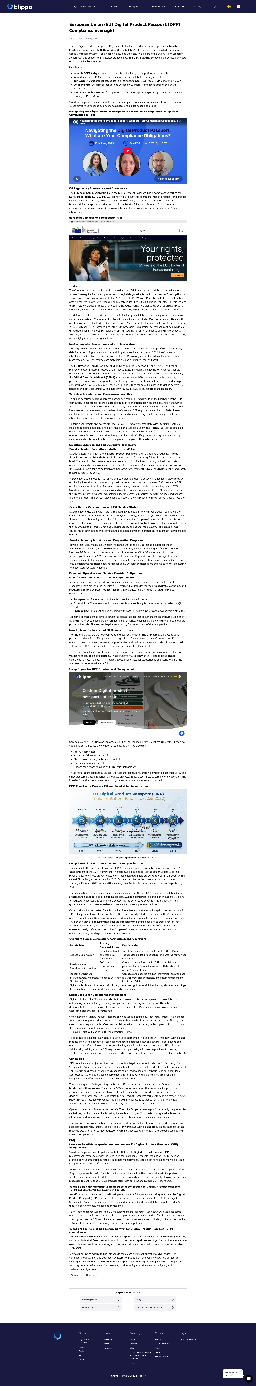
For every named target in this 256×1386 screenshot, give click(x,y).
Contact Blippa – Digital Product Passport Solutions (140, 1355)
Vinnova (138, 548)
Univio (128, 1032)
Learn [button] (178, 6)
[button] (243, 6)
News (158, 1348)
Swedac (123, 85)
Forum (158, 1339)
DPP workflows (91, 96)
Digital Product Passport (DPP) (135, 193)
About (132, 1339)
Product (114, 6)
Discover (108, 1339)
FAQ (81, 1355)
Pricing (197, 6)
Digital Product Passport (92, 46)
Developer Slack (162, 1343)
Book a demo (158, 6)
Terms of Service (188, 1339)
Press (132, 1363)
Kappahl (140, 556)
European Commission (84, 217)
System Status (162, 1356)
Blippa (72, 106)
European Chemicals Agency (143, 428)
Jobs (132, 1348)
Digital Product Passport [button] (85, 6)
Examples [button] (134, 6)
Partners (134, 1343)
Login (214, 6)
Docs (106, 1343)
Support (158, 1352)
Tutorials (108, 1348)
